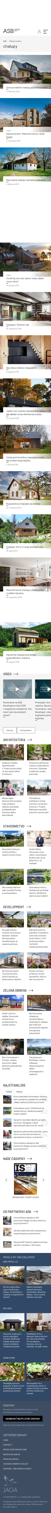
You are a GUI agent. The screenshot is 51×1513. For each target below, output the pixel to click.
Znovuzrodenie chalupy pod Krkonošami (27, 87)
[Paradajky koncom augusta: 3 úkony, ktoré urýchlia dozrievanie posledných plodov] (12, 1371)
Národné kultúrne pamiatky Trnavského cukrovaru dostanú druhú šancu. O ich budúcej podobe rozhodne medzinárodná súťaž (39, 938)
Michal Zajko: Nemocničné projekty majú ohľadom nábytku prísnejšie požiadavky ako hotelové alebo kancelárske (12, 806)
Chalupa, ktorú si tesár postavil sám (24, 546)
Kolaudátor (26, 730)
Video (7, 674)
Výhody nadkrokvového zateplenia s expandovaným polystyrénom (30, 1232)
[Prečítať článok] (25, 72)
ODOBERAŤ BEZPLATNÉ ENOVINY (22, 1418)
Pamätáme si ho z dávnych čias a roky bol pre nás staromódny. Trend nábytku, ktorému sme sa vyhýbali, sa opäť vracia (37, 1340)
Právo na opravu (11, 1459)
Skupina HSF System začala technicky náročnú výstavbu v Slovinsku (30, 1243)
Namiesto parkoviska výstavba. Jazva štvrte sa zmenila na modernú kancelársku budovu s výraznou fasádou (30, 1134)
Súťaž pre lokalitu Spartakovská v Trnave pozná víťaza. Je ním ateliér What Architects (12, 768)
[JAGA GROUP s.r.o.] (10, 1483)
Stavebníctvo (13, 826)
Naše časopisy (14, 1159)
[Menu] (45, 31)
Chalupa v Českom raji (17, 324)
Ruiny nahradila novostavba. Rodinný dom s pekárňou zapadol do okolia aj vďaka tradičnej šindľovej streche (30, 1099)
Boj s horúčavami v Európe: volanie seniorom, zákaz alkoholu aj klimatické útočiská (12, 1063)
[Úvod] (11, 30)
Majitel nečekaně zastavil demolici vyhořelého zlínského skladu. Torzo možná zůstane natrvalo (36, 1292)
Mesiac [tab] (19, 1092)
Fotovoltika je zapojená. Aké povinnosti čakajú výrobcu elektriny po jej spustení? (30, 1146)
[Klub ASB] (39, 31)
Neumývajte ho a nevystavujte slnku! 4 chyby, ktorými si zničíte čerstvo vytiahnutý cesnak (37, 1388)
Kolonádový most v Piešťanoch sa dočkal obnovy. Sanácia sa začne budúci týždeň (29, 1111)
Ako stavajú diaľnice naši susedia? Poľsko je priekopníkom (11, 890)
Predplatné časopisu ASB (14, 1449)
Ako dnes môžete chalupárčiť (21, 367)
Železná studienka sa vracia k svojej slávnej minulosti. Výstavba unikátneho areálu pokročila (39, 768)
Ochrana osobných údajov (15, 1464)
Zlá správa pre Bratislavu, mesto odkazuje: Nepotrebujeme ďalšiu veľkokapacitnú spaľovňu (37, 1066)
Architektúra (14, 740)
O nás (5, 1440)
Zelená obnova (15, 990)
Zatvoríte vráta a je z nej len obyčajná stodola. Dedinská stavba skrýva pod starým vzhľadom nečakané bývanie (12, 1340)
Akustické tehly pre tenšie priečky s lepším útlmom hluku (11, 852)
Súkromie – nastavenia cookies (17, 1469)
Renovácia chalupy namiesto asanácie (25, 180)
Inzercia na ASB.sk (11, 1454)
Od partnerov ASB (17, 1212)
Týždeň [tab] (8, 1092)
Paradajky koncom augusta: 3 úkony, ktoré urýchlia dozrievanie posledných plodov (13, 1387)
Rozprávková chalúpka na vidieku (23, 503)
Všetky (9, 730)
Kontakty (7, 1445)
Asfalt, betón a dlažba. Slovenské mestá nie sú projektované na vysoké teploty (10, 1019)
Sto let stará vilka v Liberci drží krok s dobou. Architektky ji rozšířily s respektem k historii (13, 1292)
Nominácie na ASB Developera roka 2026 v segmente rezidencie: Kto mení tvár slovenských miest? (17, 709)
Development (13, 907)
